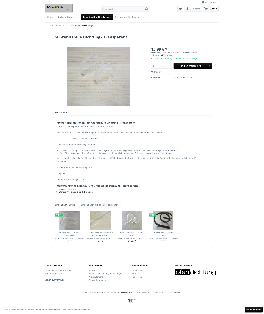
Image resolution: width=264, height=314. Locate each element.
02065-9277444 (54, 280)
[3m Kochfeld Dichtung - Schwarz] (163, 220)
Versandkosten (126, 292)
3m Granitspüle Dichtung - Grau (132, 234)
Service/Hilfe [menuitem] (210, 2)
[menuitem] (125, 9)
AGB (134, 273)
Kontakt (92, 270)
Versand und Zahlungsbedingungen (105, 273)
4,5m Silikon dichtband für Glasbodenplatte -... (101, 234)
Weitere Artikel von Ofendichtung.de (75, 192)
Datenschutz (138, 270)
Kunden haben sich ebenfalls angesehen (99, 204)
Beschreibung (60, 112)
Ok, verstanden (253, 309)
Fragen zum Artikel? (67, 189)
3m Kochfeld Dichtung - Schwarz (163, 234)
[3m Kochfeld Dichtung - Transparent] (69, 220)
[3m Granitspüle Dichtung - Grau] (132, 220)
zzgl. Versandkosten (167, 55)
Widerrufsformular (97, 280)
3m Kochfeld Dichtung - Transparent (69, 234)
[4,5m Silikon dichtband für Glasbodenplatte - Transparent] (100, 220)
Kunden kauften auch (64, 204)
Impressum (137, 277)
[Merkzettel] (180, 9)
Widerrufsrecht (96, 277)
